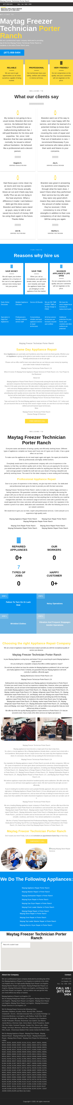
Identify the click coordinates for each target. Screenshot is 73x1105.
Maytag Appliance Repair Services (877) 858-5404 (11, 9)
